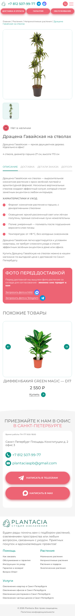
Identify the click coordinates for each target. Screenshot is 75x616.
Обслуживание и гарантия (17, 560)
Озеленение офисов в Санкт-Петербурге (24, 590)
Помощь (9, 551)
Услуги (8, 580)
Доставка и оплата (13, 11)
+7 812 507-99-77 (21, 4)
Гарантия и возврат (13, 568)
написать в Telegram (42, 477)
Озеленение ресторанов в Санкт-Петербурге (26, 594)
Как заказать (9, 556)
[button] (8, 346)
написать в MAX (41, 493)
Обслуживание (62, 11)
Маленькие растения (51, 556)
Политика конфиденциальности (37, 612)
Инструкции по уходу (14, 564)
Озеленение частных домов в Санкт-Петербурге (28, 598)
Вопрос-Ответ (10, 572)
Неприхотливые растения (38, 21)
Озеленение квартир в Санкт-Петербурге (25, 586)
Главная (7, 21)
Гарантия (38, 11)
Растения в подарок (50, 564)
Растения (17, 21)
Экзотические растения (53, 568)
